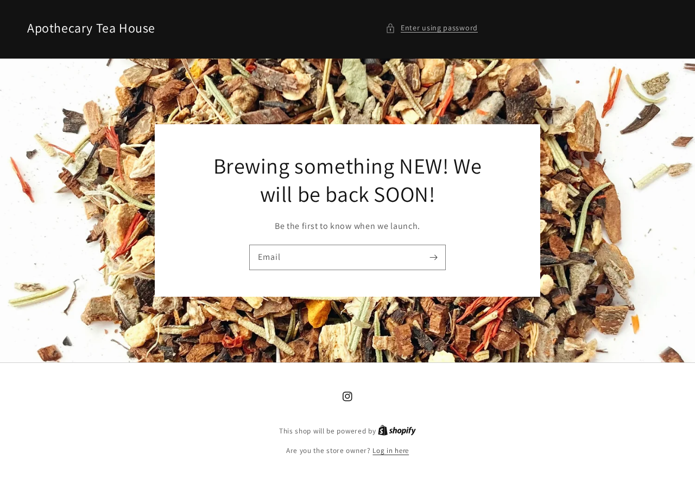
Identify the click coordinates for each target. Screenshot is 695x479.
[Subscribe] (433, 257)
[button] (432, 28)
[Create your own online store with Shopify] (397, 431)
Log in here (390, 450)
